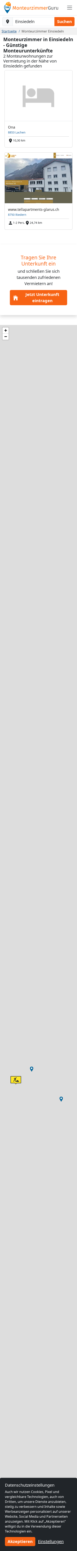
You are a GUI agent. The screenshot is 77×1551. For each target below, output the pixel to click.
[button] (31, 1069)
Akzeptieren (20, 1541)
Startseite (9, 31)
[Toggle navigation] (69, 7)
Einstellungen (51, 1541)
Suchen (64, 21)
